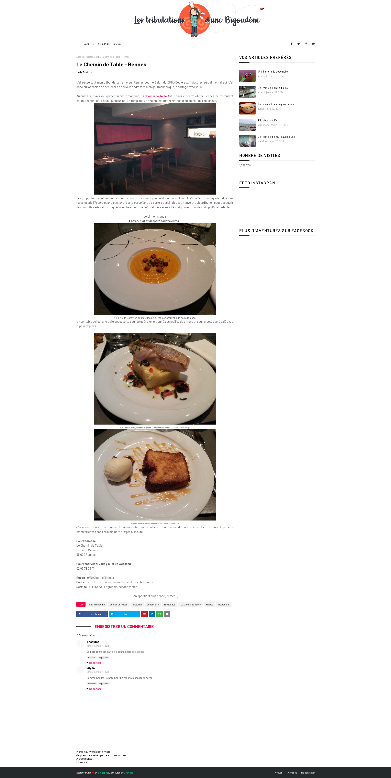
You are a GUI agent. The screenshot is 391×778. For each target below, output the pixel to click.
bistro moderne (97, 604)
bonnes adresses (118, 604)
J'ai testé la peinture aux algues (276, 136)
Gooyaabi (129, 772)
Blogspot (103, 772)
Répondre (92, 657)
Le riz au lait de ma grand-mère (276, 104)
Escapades (169, 604)
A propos (103, 43)
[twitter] (298, 43)
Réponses (95, 662)
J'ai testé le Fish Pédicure (273, 87)
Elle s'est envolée (268, 120)
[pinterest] (313, 43)
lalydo (91, 668)
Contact (118, 43)
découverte (153, 604)
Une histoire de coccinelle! (273, 71)
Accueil (89, 43)
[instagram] (306, 43)
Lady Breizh (83, 72)
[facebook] (291, 43)
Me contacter (308, 772)
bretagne (137, 604)
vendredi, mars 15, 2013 (98, 645)
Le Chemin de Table (154, 96)
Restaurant (92, 56)
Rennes (209, 604)
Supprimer (104, 657)
